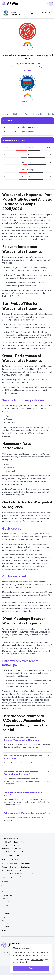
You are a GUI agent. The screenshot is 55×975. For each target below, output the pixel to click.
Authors (4, 888)
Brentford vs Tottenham (10, 855)
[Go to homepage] (10, 3)
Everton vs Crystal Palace (11, 845)
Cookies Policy (37, 959)
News (3, 930)
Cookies (4, 899)
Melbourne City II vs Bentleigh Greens (15, 867)
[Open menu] (51, 4)
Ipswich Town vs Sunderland (12, 852)
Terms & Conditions (8, 902)
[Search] (47, 4)
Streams (4, 923)
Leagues (4, 917)
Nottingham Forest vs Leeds (12, 849)
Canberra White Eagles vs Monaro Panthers (17, 874)
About (3, 885)
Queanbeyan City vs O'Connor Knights (15, 870)
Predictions (5, 913)
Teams (4, 920)
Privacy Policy (6, 895)
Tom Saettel (31, 132)
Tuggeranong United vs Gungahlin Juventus (18, 877)
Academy (5, 927)
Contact (4, 892)
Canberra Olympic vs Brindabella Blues (16, 864)
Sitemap (4, 905)
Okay (31, 968)
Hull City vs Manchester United (12, 842)
